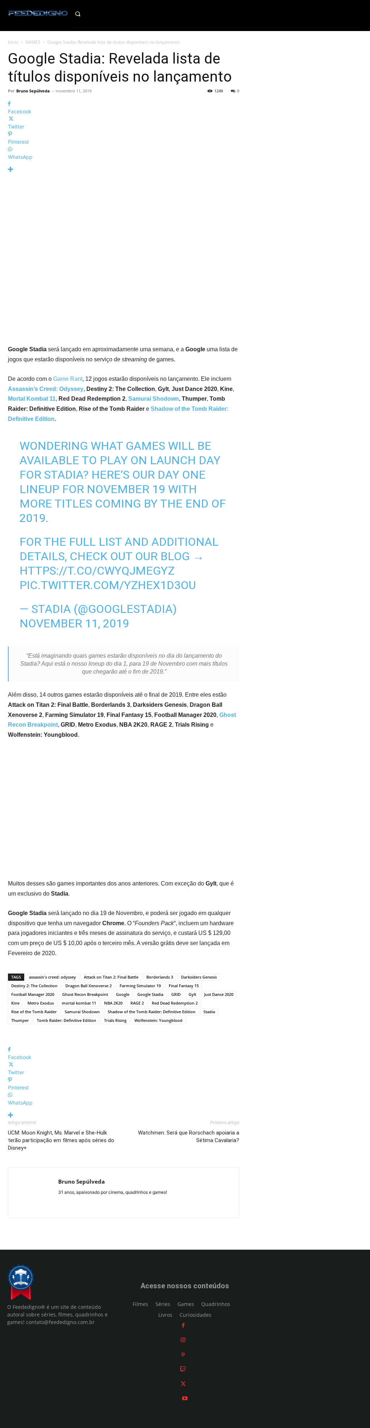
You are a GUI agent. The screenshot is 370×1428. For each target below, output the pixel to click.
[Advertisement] (123, 809)
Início (13, 42)
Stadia (209, 1011)
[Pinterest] (183, 1354)
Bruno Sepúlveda (33, 90)
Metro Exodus (40, 1003)
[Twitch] (183, 1369)
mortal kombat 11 (79, 1003)
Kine (15, 1003)
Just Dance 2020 (218, 994)
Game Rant (67, 379)
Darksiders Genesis (199, 977)
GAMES (32, 42)
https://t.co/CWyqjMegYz (97, 571)
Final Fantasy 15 (184, 985)
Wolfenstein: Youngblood (158, 1020)
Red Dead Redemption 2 (175, 1003)
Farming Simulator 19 (140, 985)
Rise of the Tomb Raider (34, 1011)
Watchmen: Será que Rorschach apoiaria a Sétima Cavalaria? (188, 1136)
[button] (84, 13)
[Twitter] (183, 1384)
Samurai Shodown (82, 1011)
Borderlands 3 (159, 977)
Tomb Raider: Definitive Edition (66, 1020)
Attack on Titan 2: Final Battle (111, 977)
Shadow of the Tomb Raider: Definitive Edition (151, 1011)
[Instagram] (183, 1340)
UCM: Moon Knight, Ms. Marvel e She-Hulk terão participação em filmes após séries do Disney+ (61, 1140)
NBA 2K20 (113, 1003)
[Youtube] (185, 1399)
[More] (123, 169)
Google (122, 994)
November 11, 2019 (74, 623)
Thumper (20, 1020)
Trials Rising (115, 1020)
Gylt (192, 994)
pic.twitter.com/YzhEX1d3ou (108, 585)
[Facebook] (183, 1325)
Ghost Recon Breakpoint (85, 994)
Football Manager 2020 (32, 994)
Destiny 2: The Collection (34, 985)
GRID (176, 994)
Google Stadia (150, 994)
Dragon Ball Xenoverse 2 (88, 985)
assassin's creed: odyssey (52, 977)
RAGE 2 (137, 1003)
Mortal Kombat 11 (32, 399)
